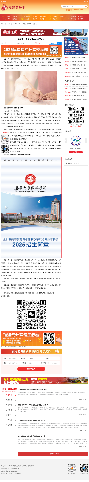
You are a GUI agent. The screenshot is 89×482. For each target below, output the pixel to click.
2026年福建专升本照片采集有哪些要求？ (80, 68)
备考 (12, 24)
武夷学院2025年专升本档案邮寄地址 (80, 92)
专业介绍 (26, 19)
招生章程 (9, 405)
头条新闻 (7, 16)
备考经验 (73, 16)
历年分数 (67, 99)
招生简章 (35, 19)
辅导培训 (80, 19)
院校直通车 (3, 1)
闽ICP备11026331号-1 (14, 468)
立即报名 (76, 152)
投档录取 (62, 16)
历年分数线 (43, 16)
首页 (8, 24)
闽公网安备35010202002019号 (10, 471)
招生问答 (9, 425)
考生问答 (42, 19)
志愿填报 (54, 16)
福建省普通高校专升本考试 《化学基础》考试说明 (80, 65)
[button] (86, 140)
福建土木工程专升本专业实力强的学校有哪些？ (80, 61)
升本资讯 (7, 19)
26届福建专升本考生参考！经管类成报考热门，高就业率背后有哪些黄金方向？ (80, 57)
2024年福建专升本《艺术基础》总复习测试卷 (80, 76)
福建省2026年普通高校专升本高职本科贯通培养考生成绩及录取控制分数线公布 (80, 84)
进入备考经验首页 (54, 454)
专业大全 (86, 1)
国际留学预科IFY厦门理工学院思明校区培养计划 (80, 95)
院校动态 (15, 19)
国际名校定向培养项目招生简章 (80, 88)
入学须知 (9, 420)
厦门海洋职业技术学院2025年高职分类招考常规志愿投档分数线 (80, 99)
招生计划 (35, 16)
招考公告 (67, 65)
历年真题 (73, 19)
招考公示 (15, 16)
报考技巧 (54, 19)
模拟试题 (80, 16)
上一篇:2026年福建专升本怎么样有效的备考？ (13, 346)
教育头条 (67, 84)
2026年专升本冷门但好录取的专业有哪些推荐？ (80, 72)
